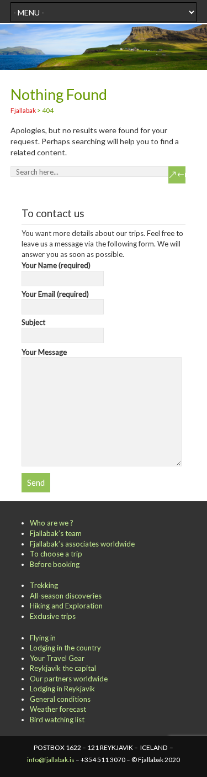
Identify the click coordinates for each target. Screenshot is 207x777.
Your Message (44, 352)
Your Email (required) (55, 294)
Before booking (54, 564)
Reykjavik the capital (63, 668)
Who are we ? (51, 522)
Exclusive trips (53, 616)
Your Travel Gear (57, 658)
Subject (33, 322)
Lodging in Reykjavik (62, 688)
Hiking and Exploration (66, 605)
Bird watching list (57, 719)
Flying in (43, 637)
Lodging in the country (65, 647)
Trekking (44, 585)
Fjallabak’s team (56, 533)
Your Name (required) (56, 265)
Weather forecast (58, 709)
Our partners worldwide (69, 678)
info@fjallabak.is (51, 759)
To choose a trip (56, 553)
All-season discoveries (66, 595)
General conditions (60, 699)
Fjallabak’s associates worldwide (82, 543)
